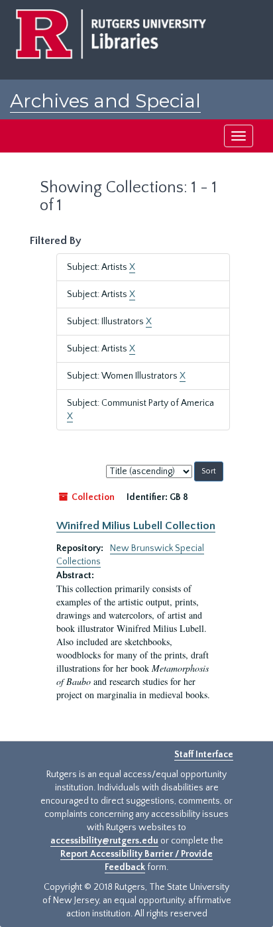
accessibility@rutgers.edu (104, 840)
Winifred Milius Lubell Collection (135, 526)
